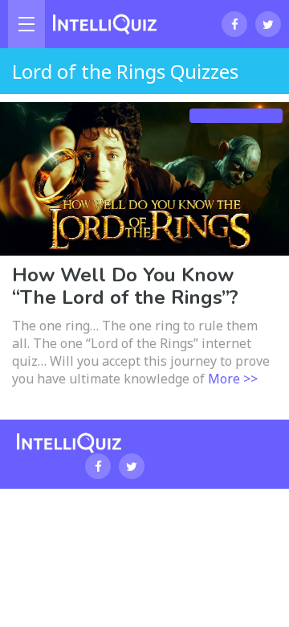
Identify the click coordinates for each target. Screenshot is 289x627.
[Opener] (26, 24)
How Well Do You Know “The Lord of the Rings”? (125, 286)
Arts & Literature (236, 115)
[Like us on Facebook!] (234, 24)
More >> (233, 378)
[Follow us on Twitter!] (268, 24)
